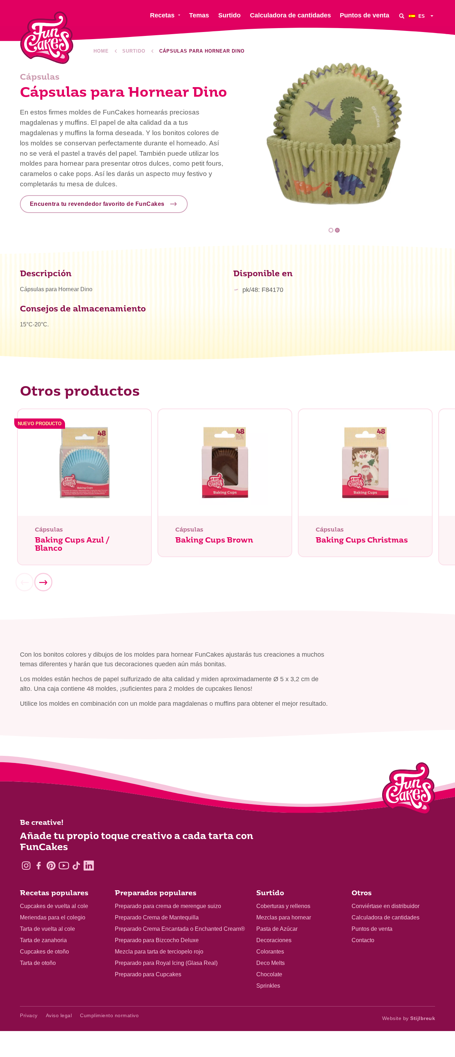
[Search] (401, 16)
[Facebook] (38, 865)
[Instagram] (26, 865)
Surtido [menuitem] (229, 15)
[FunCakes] (47, 37)
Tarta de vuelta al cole (47, 929)
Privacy (29, 1015)
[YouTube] (64, 865)
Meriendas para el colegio (52, 917)
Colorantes (270, 952)
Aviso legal (59, 1015)
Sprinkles (268, 986)
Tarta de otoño (38, 963)
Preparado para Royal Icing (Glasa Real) (166, 963)
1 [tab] (331, 230)
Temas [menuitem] (199, 15)
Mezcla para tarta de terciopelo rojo (159, 952)
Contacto (363, 940)
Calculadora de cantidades (385, 917)
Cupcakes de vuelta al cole (54, 906)
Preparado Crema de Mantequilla (157, 917)
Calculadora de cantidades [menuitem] (290, 15)
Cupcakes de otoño (44, 952)
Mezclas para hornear (283, 917)
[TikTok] (76, 865)
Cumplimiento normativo (109, 1015)
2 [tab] (337, 230)
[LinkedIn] (88, 865)
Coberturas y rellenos (283, 906)
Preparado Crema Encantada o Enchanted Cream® (180, 929)
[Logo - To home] (408, 790)
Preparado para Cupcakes (148, 974)
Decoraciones (273, 940)
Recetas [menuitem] (162, 15)
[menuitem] (422, 15)
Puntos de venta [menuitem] (364, 15)
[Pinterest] (51, 865)
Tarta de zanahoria (43, 940)
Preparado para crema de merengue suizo (168, 906)
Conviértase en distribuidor (385, 906)
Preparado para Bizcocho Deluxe (157, 940)
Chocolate (269, 974)
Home (101, 51)
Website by (408, 1018)
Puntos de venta (372, 929)
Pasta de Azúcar (277, 929)
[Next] (43, 582)
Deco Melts (270, 963)
